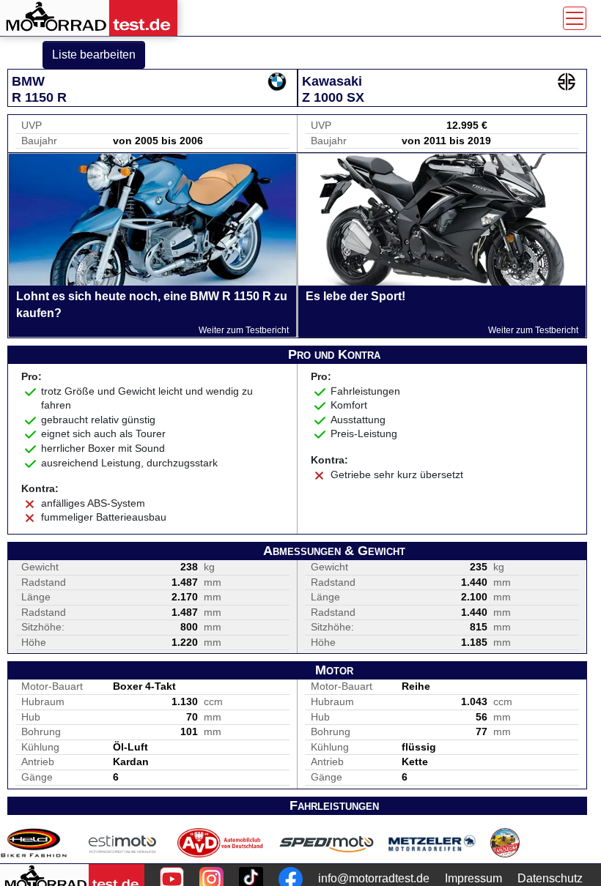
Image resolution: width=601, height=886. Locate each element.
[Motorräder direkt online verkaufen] (122, 842)
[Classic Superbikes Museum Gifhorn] (505, 842)
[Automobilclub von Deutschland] (221, 842)
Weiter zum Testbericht (244, 330)
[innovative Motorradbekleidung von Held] (33, 842)
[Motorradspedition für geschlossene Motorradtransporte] (326, 842)
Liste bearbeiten (94, 54)
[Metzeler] (432, 842)
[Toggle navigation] (574, 18)
